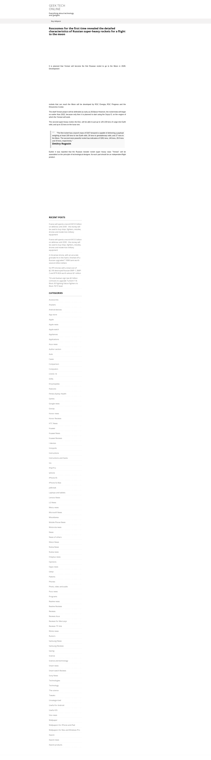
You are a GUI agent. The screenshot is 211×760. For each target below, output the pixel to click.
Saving (51, 651)
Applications (54, 339)
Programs (53, 596)
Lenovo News (54, 497)
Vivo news (53, 715)
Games (52, 398)
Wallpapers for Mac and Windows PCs (64, 730)
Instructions (54, 453)
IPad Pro (52, 468)
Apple (51, 319)
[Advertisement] (67, 51)
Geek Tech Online (57, 7)
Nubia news (54, 552)
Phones (52, 581)
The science (54, 690)
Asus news (53, 344)
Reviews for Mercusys (58, 621)
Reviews (52, 611)
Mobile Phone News (57, 522)
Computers (53, 369)
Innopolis (53, 448)
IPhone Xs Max (55, 483)
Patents (52, 576)
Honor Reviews (55, 418)
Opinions (52, 562)
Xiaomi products (55, 745)
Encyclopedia (54, 384)
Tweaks (52, 695)
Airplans (52, 305)
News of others (55, 537)
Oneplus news (55, 557)
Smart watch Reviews (57, 670)
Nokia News (54, 547)
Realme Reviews (55, 606)
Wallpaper (53, 720)
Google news (54, 403)
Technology (54, 685)
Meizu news (54, 507)
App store (53, 314)
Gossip (52, 408)
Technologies (54, 680)
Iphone (52, 473)
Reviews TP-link (55, 626)
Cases (51, 359)
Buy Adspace (56, 21)
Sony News (53, 675)
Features (52, 389)
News (51, 532)
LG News (52, 502)
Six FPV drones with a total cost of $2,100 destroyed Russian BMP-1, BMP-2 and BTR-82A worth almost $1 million (65, 270)
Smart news (54, 666)
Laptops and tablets (57, 492)
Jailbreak (52, 487)
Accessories (53, 300)
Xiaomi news (54, 740)
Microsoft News (55, 512)
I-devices (52, 443)
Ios (50, 463)
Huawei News (54, 433)
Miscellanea (54, 517)
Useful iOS (53, 710)
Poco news (53, 591)
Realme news (54, 601)
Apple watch (54, 329)
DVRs (51, 379)
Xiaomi (51, 735)
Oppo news (53, 567)
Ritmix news (54, 631)
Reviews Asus (54, 616)
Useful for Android (56, 705)
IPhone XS (53, 478)
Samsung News (55, 641)
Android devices (55, 309)
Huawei (52, 428)
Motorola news (55, 527)
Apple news (53, 324)
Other (51, 572)
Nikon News (54, 542)
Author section (55, 349)
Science (52, 656)
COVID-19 (53, 374)
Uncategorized (55, 700)
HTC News (53, 423)
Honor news (54, 413)
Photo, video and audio (58, 586)
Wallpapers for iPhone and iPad (62, 725)
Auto (51, 354)
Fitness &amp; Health (57, 394)
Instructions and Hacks (58, 458)
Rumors (52, 636)
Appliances (53, 334)
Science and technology (58, 661)
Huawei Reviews (55, 438)
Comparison (54, 364)
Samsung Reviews (56, 646)
